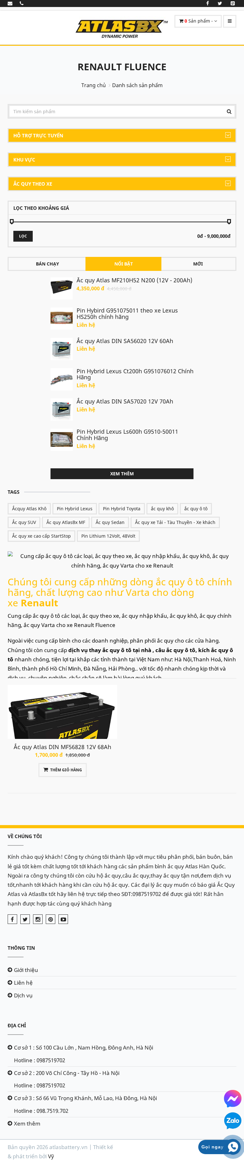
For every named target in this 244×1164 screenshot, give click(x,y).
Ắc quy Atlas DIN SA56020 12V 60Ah (125, 341)
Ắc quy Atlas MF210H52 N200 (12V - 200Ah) (134, 280)
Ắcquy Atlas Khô (29, 509)
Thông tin (21, 948)
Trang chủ (93, 85)
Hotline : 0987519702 (39, 1060)
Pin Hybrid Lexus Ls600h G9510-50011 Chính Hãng (127, 435)
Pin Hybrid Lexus (74, 509)
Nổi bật (123, 264)
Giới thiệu (26, 970)
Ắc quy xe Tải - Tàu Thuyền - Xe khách (175, 522)
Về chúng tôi (25, 836)
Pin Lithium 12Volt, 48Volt (108, 536)
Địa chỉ (17, 1025)
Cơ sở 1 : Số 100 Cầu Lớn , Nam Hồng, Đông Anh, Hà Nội (83, 1047)
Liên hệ (23, 982)
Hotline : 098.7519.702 (41, 1110)
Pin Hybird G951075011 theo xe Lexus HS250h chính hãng (127, 313)
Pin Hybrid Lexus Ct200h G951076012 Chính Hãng (135, 374)
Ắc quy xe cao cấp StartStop (41, 536)
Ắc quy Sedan (110, 522)
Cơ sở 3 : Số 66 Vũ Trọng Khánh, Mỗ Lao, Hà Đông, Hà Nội (85, 1098)
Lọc (23, 236)
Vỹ (51, 1156)
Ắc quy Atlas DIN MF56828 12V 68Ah (62, 747)
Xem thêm (122, 474)
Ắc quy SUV (24, 522)
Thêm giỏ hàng (66, 770)
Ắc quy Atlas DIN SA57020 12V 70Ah (125, 401)
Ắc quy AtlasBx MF (65, 522)
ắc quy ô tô (195, 509)
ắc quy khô (162, 509)
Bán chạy (47, 264)
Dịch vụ (23, 995)
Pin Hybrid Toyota (121, 509)
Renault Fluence (122, 66)
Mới (198, 264)
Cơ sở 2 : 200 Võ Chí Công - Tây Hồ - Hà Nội (66, 1073)
